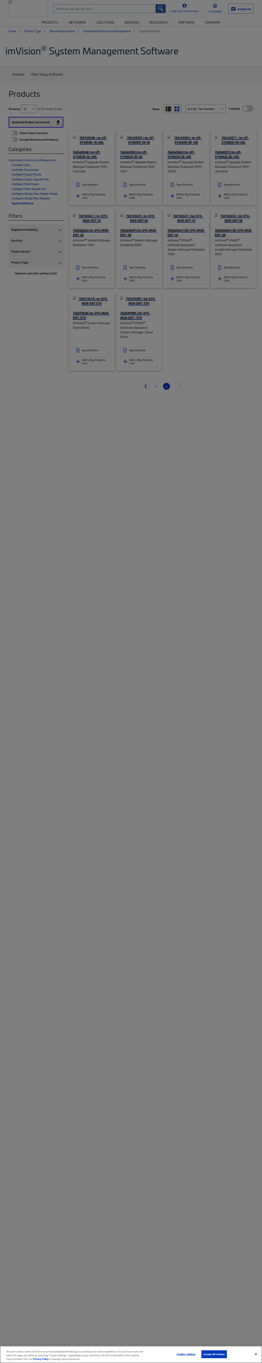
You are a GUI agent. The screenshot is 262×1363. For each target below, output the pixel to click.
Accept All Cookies (214, 1354)
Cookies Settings (186, 1354)
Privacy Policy (41, 1359)
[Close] (256, 1354)
